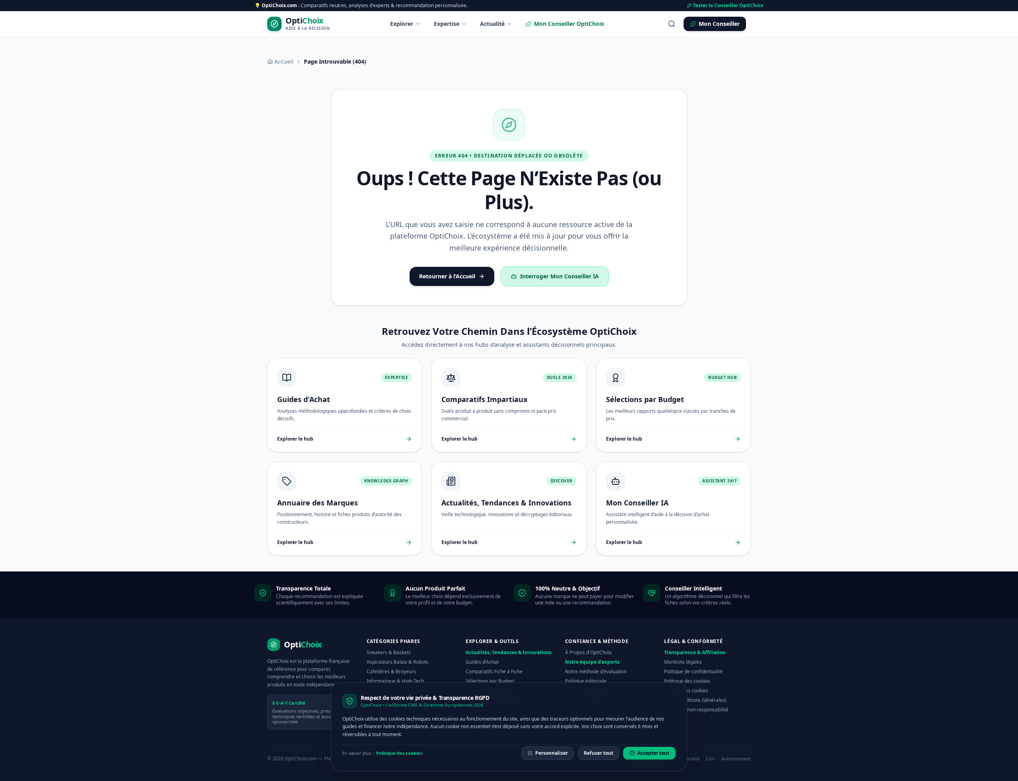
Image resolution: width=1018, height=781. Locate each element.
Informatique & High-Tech (395, 681)
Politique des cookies (687, 681)
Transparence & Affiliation (695, 652)
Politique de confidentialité (693, 671)
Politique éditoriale (585, 681)
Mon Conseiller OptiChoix (569, 23)
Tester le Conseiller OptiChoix (728, 5)
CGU (710, 759)
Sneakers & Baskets (389, 652)
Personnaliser (551, 753)
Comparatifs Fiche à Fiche (494, 671)
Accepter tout (653, 753)
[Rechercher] (671, 24)
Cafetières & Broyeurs (391, 671)
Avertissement (736, 759)
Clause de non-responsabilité (696, 709)
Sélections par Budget (490, 681)
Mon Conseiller (719, 23)
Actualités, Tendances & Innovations (509, 652)
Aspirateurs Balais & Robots (397, 662)
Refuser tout (598, 753)
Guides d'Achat (482, 662)
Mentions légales (683, 662)
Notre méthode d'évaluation (596, 671)
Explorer (401, 23)
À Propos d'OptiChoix (588, 652)
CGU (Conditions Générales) (695, 700)
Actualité (492, 23)
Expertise (446, 23)
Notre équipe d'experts (592, 662)
